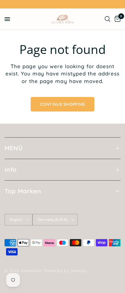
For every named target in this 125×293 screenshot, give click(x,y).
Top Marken (23, 191)
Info (11, 169)
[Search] (108, 19)
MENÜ (14, 148)
